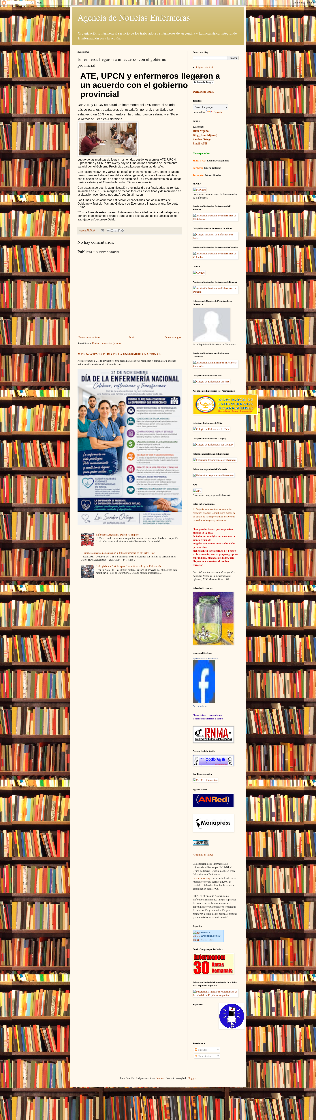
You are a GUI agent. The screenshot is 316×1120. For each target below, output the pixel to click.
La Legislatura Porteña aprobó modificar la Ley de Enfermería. (128, 566)
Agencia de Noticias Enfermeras (134, 17)
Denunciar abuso (203, 91)
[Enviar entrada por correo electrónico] (102, 230)
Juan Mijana (201, 131)
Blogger (192, 1078)
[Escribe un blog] (112, 230)
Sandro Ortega (202, 139)
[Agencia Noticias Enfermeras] (204, 702)
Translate (217, 112)
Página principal (204, 67)
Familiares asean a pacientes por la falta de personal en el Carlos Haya (119, 553)
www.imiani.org (202, 878)
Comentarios (204, 1056)
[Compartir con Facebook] (119, 230)
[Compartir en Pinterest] (122, 230)
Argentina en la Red (203, 854)
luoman (160, 1078)
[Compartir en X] (115, 230)
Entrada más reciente (89, 337)
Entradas (202, 1049)
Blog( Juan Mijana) (205, 135)
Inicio (132, 337)
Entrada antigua (173, 337)
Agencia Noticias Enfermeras (206, 659)
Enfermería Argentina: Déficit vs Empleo (117, 534)
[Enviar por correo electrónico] (108, 230)
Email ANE (200, 143)
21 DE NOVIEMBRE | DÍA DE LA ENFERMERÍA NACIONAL (119, 354)
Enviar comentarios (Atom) (106, 343)
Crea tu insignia (199, 706)
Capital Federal (207, 940)
